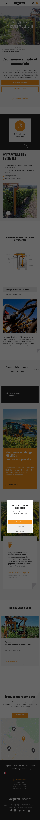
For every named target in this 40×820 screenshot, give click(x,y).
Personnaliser (20, 531)
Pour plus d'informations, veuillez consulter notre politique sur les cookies (20, 513)
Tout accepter (20, 522)
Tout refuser (20, 526)
